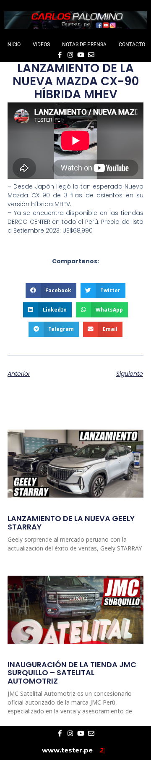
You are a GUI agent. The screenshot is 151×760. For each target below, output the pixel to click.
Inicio (13, 44)
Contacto (132, 44)
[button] (51, 290)
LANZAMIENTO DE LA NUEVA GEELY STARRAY (71, 522)
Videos (41, 44)
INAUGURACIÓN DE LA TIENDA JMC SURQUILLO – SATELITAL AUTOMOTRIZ (72, 673)
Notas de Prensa (84, 44)
